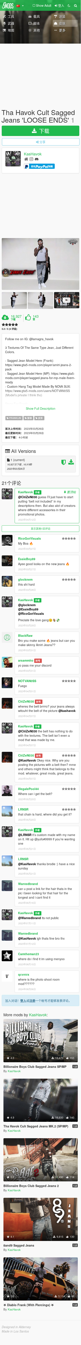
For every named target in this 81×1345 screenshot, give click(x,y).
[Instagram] (31, 159)
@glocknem (27, 605)
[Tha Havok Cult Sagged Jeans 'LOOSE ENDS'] (40, 264)
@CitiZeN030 (27, 497)
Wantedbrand (28, 884)
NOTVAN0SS (27, 681)
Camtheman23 (28, 954)
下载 (43, 130)
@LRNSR (24, 835)
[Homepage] (26, 159)
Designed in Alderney (16, 1327)
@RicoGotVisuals (31, 613)
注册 (32, 1000)
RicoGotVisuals (29, 538)
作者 (37, 492)
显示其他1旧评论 (40, 528)
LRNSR (23, 809)
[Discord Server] (36, 159)
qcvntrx (23, 974)
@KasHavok (27, 760)
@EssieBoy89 (28, 609)
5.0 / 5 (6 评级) (9, 329)
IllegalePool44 (28, 789)
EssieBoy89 (26, 559)
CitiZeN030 (26, 701)
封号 (38, 660)
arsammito (25, 660)
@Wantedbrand (29, 918)
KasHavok (33, 154)
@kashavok (67, 710)
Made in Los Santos (15, 1331)
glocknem (25, 579)
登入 (23, 1000)
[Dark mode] (69, 5)
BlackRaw (25, 635)
